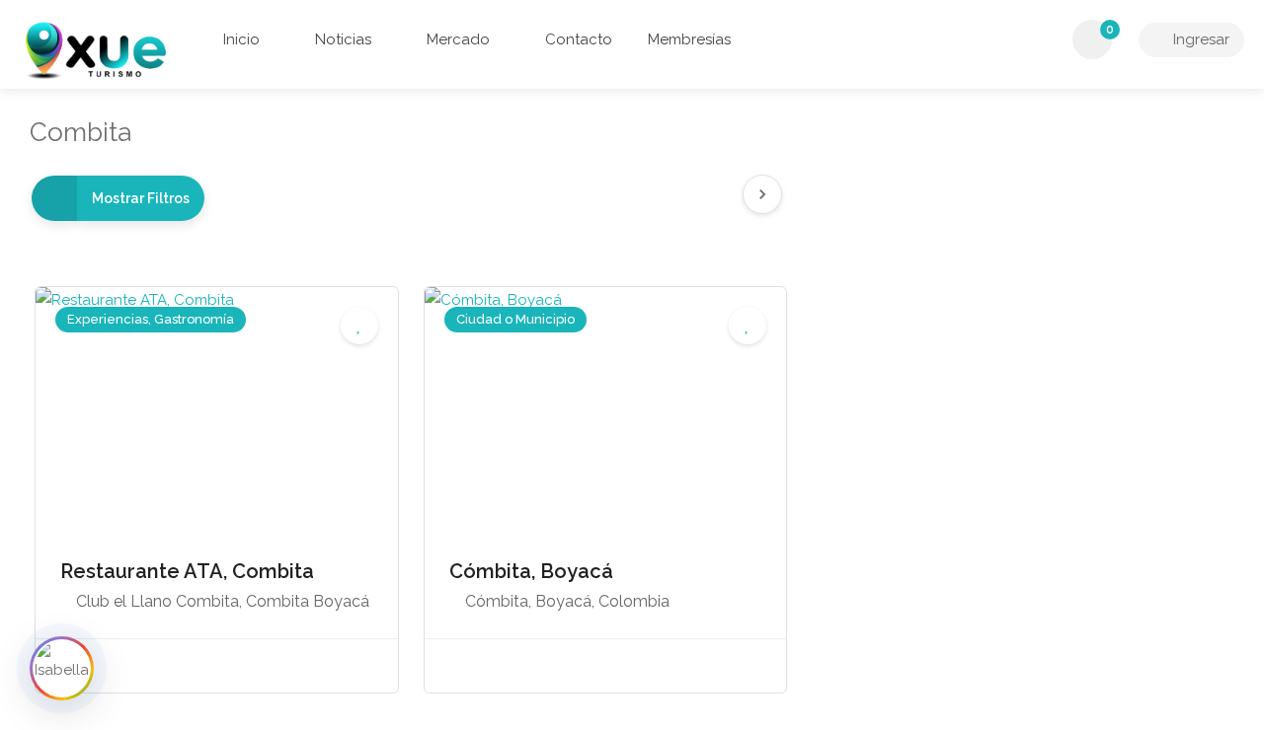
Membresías (689, 39)
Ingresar (1199, 39)
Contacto (576, 39)
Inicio (241, 39)
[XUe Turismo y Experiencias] (95, 49)
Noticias (341, 39)
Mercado (456, 39)
